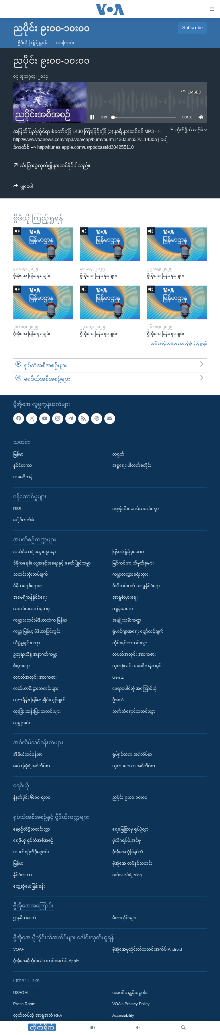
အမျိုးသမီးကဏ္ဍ (126, 620)
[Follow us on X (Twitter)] (31, 418)
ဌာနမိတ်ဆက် (24, 917)
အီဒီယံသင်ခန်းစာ (27, 754)
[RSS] (83, 418)
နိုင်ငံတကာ (22, 465)
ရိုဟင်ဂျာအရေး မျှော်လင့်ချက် (138, 631)
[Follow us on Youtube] (44, 418)
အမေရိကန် (22, 476)
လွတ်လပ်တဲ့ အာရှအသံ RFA (37, 1015)
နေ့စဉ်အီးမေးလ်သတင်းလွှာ (135, 508)
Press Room (24, 1003)
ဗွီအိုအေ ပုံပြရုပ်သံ (127, 852)
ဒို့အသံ (118, 700)
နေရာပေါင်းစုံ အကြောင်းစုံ (134, 688)
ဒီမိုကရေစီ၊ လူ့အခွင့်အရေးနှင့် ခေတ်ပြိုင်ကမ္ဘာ (52, 563)
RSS (17, 508)
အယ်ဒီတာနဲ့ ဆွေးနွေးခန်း (34, 551)
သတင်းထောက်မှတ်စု (31, 608)
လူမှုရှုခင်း (21, 722)
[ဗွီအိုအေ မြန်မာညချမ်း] (43, 244)
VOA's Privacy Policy (131, 1003)
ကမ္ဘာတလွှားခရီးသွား (130, 574)
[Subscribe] (109, 418)
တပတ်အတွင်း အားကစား (35, 677)
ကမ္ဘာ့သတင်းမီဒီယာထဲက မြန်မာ (40, 620)
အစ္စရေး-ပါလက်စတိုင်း (132, 465)
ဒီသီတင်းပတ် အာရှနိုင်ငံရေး (136, 585)
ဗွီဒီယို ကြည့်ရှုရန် (32, 42)
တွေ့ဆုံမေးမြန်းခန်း (29, 886)
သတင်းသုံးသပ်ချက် (30, 574)
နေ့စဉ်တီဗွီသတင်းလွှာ (31, 829)
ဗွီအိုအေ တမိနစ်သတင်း (132, 863)
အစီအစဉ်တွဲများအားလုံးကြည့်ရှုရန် (179, 343)
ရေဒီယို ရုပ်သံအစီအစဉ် (33, 840)
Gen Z (118, 677)
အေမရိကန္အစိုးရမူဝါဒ (130, 992)
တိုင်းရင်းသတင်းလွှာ (129, 642)
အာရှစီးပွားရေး (125, 597)
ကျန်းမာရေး (122, 608)
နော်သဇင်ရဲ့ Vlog (127, 874)
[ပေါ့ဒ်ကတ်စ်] (96, 418)
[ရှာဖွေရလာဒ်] (183, 1028)
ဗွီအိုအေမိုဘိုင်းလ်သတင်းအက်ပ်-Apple (46, 960)
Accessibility (123, 1015)
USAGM (20, 992)
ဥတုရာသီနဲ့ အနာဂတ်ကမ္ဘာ (35, 654)
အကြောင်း (65, 42)
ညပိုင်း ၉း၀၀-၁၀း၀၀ (129, 797)
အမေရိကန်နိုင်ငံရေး (30, 597)
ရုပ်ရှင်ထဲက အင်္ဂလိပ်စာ (132, 754)
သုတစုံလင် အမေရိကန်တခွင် (136, 665)
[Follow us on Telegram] (70, 418)
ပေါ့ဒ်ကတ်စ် (23, 520)
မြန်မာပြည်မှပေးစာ (128, 551)
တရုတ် (118, 454)
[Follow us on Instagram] (57, 418)
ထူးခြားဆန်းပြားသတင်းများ (37, 711)
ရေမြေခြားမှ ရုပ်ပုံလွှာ (130, 829)
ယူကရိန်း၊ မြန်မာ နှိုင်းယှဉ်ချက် (39, 700)
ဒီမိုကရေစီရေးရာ (27, 585)
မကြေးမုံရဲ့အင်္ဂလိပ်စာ (31, 765)
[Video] (92, 1028)
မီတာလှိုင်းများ (124, 917)
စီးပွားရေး (21, 665)
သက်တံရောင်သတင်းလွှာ (133, 711)
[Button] (23, 187)
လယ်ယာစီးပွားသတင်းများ (35, 688)
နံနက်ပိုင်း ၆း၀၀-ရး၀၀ (31, 797)
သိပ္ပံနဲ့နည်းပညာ (26, 642)
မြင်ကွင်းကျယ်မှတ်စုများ (133, 563)
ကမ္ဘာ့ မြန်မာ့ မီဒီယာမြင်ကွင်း (36, 631)
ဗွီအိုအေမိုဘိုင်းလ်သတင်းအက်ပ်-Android (147, 949)
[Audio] (138, 1028)
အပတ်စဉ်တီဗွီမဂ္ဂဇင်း (31, 852)
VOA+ (18, 949)
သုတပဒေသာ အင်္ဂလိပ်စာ (133, 765)
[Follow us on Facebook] (18, 418)
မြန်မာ (18, 454)
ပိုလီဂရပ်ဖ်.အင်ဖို (126, 840)
